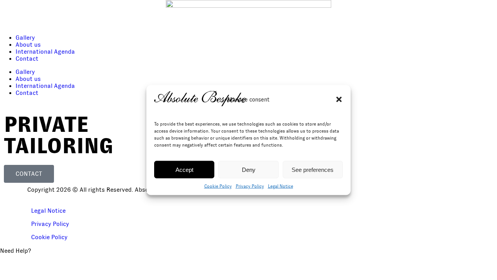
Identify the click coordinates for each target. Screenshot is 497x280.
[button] (339, 99)
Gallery (25, 37)
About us (28, 44)
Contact (27, 58)
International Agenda (45, 51)
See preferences (313, 169)
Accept (184, 169)
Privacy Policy (250, 186)
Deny (248, 169)
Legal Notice (280, 186)
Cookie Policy (218, 186)
